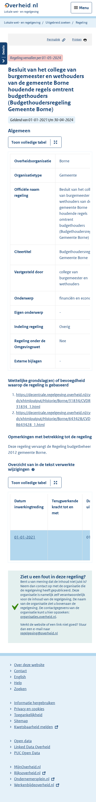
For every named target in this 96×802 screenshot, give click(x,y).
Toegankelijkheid (28, 714)
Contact (20, 670)
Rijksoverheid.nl (27, 772)
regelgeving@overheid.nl (39, 633)
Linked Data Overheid (32, 746)
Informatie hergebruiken (34, 702)
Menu (84, 7)
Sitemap (21, 720)
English (20, 676)
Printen (76, 39)
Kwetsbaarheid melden (33, 726)
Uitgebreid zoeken (58, 22)
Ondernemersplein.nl (31, 778)
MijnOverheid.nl (27, 766)
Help (18, 682)
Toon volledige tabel (28, 142)
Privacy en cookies (29, 708)
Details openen (3, 53)
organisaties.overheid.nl (38, 617)
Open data (23, 740)
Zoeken (20, 688)
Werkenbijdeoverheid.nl (34, 784)
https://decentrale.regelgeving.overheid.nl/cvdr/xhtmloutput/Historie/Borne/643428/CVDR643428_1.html (53, 418)
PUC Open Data (27, 752)
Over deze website (29, 664)
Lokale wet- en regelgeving (22, 22)
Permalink (53, 39)
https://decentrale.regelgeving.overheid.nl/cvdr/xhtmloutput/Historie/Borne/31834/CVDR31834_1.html (53, 400)
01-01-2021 (24, 537)
